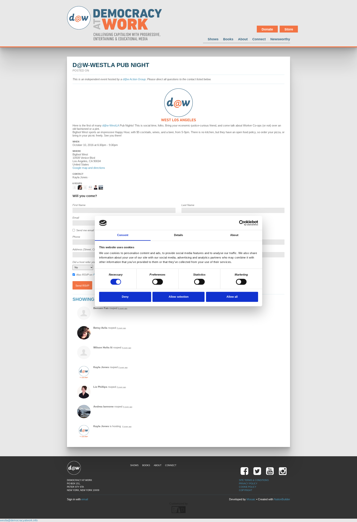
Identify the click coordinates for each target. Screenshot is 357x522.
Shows (213, 39)
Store (288, 29)
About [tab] (234, 235)
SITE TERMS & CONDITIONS (254, 480)
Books (228, 39)
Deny (125, 296)
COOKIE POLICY (247, 487)
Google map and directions (89, 167)
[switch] (157, 282)
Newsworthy (280, 39)
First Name (79, 205)
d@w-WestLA (110, 125)
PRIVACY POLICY (248, 483)
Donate (267, 29)
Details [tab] (178, 235)
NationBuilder (282, 499)
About (243, 39)
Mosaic (251, 499)
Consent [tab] (122, 235)
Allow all (232, 296)
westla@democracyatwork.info (19, 520)
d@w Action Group (134, 79)
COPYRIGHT (245, 490)
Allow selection (179, 296)
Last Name (187, 205)
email (84, 499)
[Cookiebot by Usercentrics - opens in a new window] (242, 223)
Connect (259, 39)
